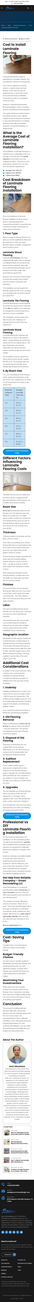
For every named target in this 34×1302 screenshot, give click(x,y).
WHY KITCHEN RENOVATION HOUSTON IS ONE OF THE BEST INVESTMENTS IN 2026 (20, 1134)
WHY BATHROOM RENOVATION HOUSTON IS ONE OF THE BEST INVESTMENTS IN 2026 (19, 1144)
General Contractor (10, 39)
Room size (6, 511)
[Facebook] (2, 1232)
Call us (9, 1183)
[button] (28, 8)
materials (27, 842)
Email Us (9, 1190)
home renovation (9, 892)
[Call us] (3, 1184)
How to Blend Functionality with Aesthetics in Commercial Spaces (20, 1162)
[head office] (3, 1198)
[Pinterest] (14, 1232)
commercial (22, 890)
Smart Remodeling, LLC (8, 1216)
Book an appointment (10, 925)
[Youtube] (21, 1232)
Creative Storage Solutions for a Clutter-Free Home (20, 1170)
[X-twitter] (17, 1232)
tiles (9, 308)
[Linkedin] (10, 1232)
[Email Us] (3, 1191)
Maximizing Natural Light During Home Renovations (19, 1152)
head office (10, 1197)
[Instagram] (6, 1232)
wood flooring (14, 258)
